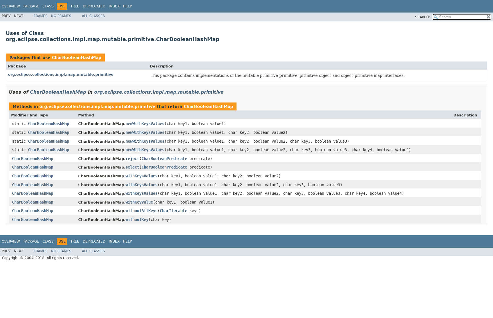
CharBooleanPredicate (164, 158)
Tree (74, 6)
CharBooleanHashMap (76, 57)
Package (31, 6)
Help (127, 6)
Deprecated (94, 6)
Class (48, 6)
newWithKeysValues (145, 123)
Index (114, 6)
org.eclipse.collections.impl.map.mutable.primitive (61, 74)
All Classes (93, 16)
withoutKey (137, 219)
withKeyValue (139, 202)
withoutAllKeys (141, 210)
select (132, 167)
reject (132, 158)
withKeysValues (141, 176)
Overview (11, 6)
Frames (41, 16)
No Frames (61, 16)
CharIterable (173, 210)
